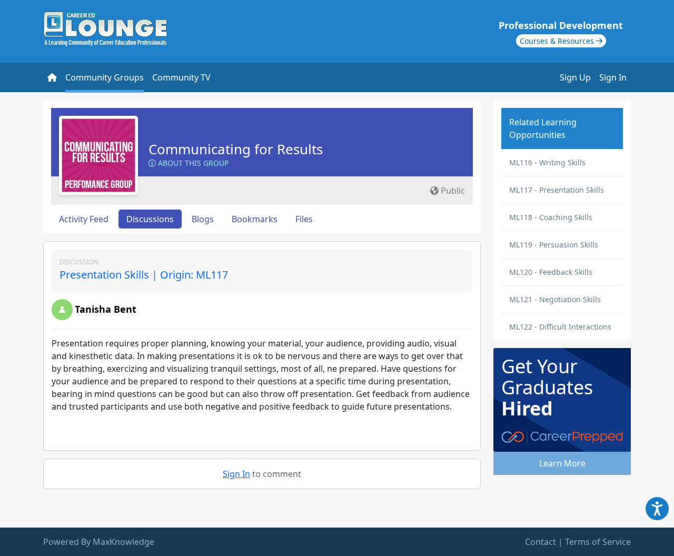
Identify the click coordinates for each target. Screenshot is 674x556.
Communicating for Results (235, 149)
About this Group (192, 163)
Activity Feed (83, 219)
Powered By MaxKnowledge (98, 542)
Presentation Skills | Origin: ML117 (144, 274)
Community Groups (104, 77)
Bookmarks (254, 219)
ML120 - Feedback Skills (550, 272)
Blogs (203, 219)
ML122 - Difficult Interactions (560, 327)
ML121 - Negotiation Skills (555, 299)
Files (304, 219)
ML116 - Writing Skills (547, 162)
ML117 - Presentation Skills (556, 190)
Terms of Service (598, 542)
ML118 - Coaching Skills (550, 217)
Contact (540, 542)
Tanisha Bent (105, 309)
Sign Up (575, 77)
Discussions (150, 219)
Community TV (181, 77)
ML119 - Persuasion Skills (553, 245)
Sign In (613, 77)
